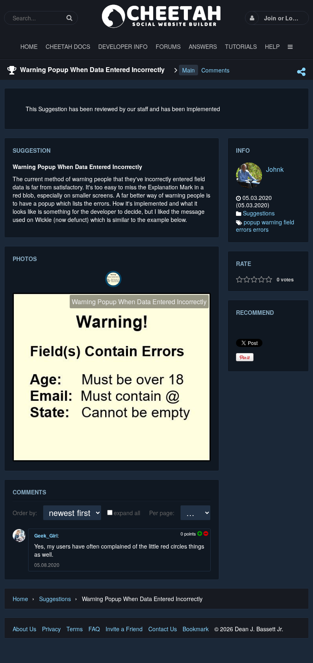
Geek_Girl (45, 535)
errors (261, 229)
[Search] (69, 17)
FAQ (94, 629)
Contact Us (162, 629)
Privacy (51, 629)
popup (252, 222)
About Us (24, 629)
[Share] (301, 72)
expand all (127, 513)
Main (188, 70)
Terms (74, 629)
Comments (215, 70)
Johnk (275, 169)
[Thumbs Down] (205, 533)
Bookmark (196, 629)
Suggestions (259, 213)
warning (272, 222)
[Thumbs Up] (199, 533)
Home (20, 599)
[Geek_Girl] (19, 535)
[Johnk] (249, 175)
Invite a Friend (124, 629)
